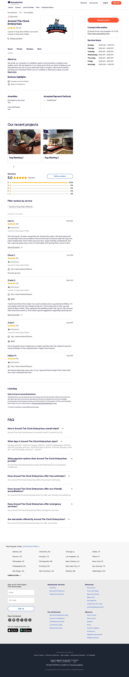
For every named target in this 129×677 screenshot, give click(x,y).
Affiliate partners (93, 638)
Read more (12, 72)
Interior (10, 7)
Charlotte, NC (44, 552)
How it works (91, 615)
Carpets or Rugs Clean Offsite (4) (20, 207)
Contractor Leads (56, 625)
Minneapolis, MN (45, 561)
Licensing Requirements (95, 607)
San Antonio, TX (98, 566)
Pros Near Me (91, 601)
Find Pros (53, 588)
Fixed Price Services (57, 594)
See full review (14, 247)
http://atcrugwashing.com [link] (99, 34)
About (10, 49)
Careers (90, 621)
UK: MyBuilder (91, 655)
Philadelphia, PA (19, 566)
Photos (19, 49)
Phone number (16, 38)
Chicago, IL (70, 552)
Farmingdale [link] (28, 12)
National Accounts (56, 628)
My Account (91, 588)
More (38, 7)
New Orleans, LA (72, 561)
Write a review (60, 176)
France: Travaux (39, 655)
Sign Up (116, 3)
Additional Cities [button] (13, 575)
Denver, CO (17, 557)
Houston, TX (44, 557)
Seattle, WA (70, 571)
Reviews (30, 49)
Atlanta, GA (17, 552)
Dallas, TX (96, 552)
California (59, 660)
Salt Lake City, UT (73, 566)
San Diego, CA (18, 571)
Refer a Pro (91, 597)
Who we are (91, 618)
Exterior (18, 7)
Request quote (103, 20)
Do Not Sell (66, 660)
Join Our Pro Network (57, 618)
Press (89, 625)
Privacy (53, 660)
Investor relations (93, 628)
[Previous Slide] (9, 166)
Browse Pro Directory (57, 591)
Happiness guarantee (94, 634)
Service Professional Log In (59, 615)
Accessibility (75, 661)
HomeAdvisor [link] (12, 12)
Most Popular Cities (14, 546)
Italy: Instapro (65, 655)
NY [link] (21, 12)
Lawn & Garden (28, 7)
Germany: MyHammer (52, 655)
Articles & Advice (47, 7)
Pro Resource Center (57, 621)
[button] (24, 146)
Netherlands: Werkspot (78, 655)
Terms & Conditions (77, 665)
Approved (13, 17)
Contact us (91, 631)
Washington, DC (98, 571)
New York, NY (97, 561)
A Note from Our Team (95, 604)
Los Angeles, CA (72, 557)
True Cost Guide (92, 591)
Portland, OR (44, 566)
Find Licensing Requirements (42, 403)
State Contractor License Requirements (22, 394)
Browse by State (31, 546)
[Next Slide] (13, 166)
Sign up (21, 609)
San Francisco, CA (46, 571)
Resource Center (93, 594)
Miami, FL (96, 557)
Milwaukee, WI (18, 561)
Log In (105, 3)
